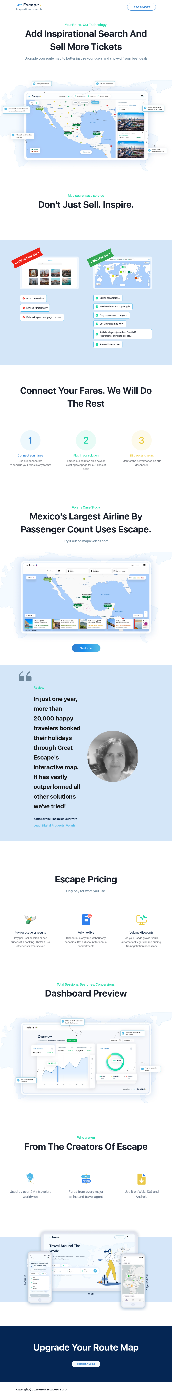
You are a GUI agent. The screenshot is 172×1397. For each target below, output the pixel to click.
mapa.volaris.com (95, 541)
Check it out (86, 648)
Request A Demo (141, 6)
